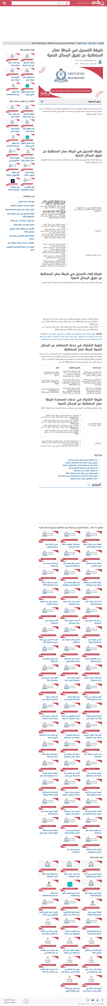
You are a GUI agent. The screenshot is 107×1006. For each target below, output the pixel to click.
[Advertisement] (53, 25)
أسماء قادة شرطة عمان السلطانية (90, 336)
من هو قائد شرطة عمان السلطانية (86, 470)
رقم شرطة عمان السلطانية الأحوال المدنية (83, 468)
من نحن (26, 999)
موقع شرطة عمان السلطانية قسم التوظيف (80, 333)
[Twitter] (97, 1000)
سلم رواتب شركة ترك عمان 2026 (22, 220)
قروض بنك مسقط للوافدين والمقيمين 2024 (20, 248)
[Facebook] (102, 1000)
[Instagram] (87, 1000)
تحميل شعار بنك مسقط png (24, 224)
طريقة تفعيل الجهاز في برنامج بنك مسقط (21, 237)
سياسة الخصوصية (9, 999)
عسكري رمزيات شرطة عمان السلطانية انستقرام (81, 462)
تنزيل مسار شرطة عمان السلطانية (65, 336)
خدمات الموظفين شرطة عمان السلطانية (84, 478)
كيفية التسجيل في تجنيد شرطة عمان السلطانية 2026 (20, 215)
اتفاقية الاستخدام (9, 1002)
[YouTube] (92, 1000)
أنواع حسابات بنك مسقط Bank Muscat (20, 209)
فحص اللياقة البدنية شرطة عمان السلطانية (83, 459)
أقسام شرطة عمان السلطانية (52, 339)
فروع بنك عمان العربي (26, 201)
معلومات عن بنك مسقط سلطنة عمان (21, 242)
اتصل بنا (25, 1002)
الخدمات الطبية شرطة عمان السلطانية (76, 339)
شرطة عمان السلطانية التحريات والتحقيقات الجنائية (80, 465)
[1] (85, 162)
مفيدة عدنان (79, 60)
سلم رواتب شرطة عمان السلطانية (52, 333)
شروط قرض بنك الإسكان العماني (22, 205)
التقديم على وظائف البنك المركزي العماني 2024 (22, 230)
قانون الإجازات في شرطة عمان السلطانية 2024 (82, 473)
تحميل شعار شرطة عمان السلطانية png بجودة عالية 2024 (78, 475)
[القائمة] (4, 3)
